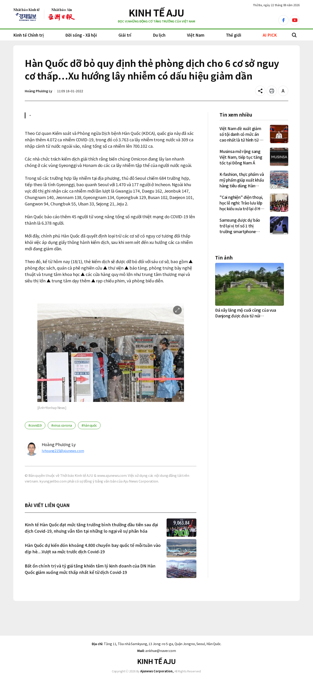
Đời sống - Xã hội (81, 35)
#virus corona (61, 425)
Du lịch (159, 35)
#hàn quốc (89, 425)
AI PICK (270, 35)
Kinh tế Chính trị (28, 35)
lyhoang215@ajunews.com (63, 450)
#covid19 (35, 425)
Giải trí (124, 35)
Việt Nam (195, 35)
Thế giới (233, 35)
